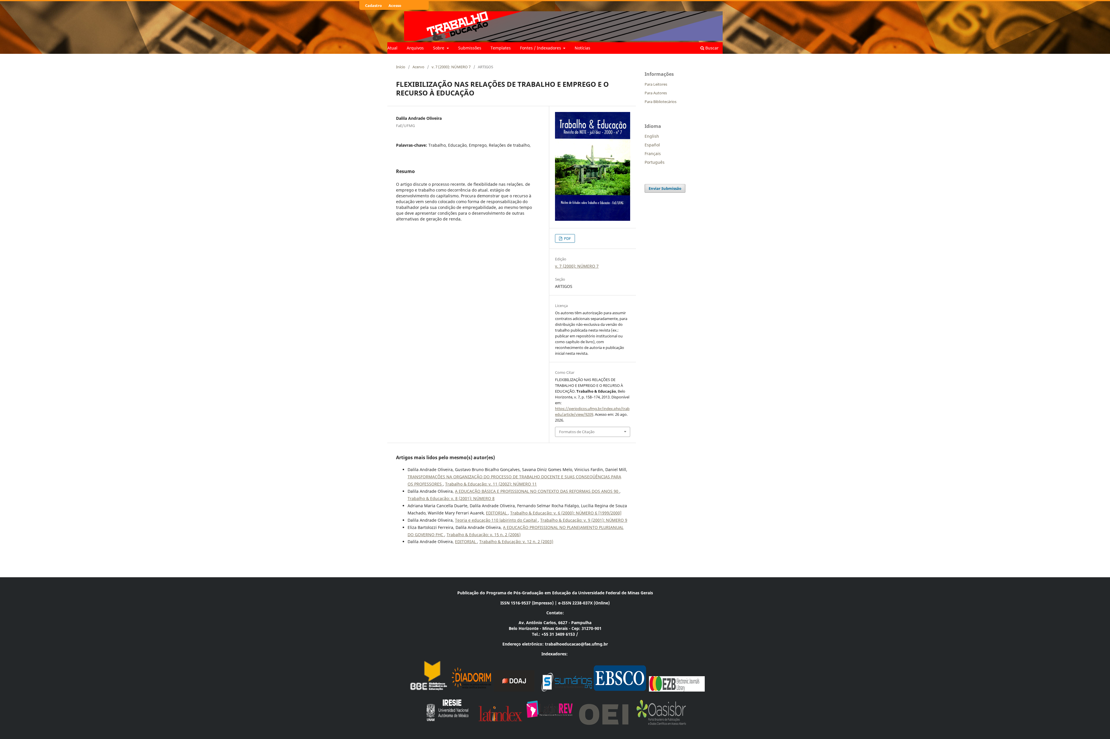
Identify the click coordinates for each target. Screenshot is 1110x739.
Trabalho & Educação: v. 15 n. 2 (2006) (484, 534)
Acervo (418, 66)
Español (652, 145)
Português (655, 162)
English (652, 136)
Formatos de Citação (577, 431)
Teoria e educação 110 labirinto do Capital (496, 520)
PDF (567, 238)
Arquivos (415, 48)
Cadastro (373, 5)
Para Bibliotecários (660, 101)
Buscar (711, 48)
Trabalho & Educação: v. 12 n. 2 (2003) (516, 541)
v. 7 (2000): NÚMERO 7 (451, 66)
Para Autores (656, 92)
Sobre (439, 48)
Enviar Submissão (665, 188)
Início (400, 66)
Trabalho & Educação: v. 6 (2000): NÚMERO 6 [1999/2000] (565, 513)
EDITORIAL (497, 513)
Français (653, 153)
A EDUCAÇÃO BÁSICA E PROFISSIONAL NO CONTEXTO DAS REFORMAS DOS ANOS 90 (537, 491)
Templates (501, 48)
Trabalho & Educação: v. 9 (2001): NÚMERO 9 (583, 520)
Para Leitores (656, 84)
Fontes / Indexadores (541, 48)
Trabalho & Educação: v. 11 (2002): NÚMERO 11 (491, 484)
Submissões (469, 48)
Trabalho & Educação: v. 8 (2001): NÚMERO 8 (451, 498)
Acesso (394, 5)
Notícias (582, 48)
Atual (392, 48)
